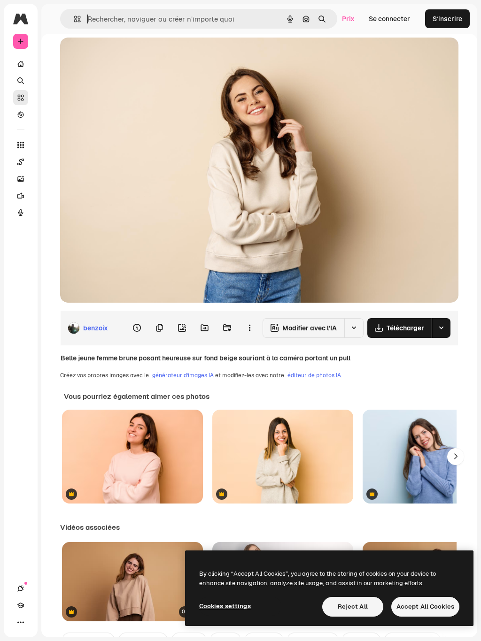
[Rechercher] (20, 80)
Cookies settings (225, 606)
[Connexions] (20, 588)
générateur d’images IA (183, 375)
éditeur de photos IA (314, 375)
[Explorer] (20, 114)
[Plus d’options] (249, 328)
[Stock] (20, 97)
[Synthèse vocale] (20, 212)
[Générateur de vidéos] (20, 195)
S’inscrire (447, 19)
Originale (122, 55)
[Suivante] (455, 457)
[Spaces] (20, 161)
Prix (348, 19)
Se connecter (389, 19)
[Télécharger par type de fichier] (441, 328)
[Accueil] (20, 63)
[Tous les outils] (20, 145)
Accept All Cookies (425, 606)
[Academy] (20, 605)
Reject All (353, 606)
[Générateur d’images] (20, 178)
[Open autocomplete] (73, 19)
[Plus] (20, 622)
